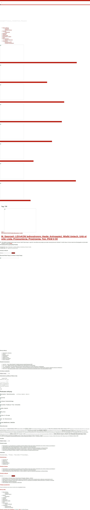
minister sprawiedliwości (19, 431)
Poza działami (5, 38)
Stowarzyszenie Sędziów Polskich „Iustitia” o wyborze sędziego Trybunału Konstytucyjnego (26, 141)
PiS (63, 431)
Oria (19, 509)
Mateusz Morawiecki (78, 430)
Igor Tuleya (45, 428)
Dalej (11, 243)
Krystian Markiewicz (51, 430)
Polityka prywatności (9, 43)
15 (6, 383)
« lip (1, 388)
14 (5, 383)
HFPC (41, 428)
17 (0, 384)
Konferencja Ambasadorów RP (22, 430)
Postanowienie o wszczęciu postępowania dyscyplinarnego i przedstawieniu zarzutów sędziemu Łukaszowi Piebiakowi (39, 367)
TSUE (39, 435)
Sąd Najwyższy (61, 434)
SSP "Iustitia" (21, 433)
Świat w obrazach (9, 39)
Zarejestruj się (5, 459)
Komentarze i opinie (6, 36)
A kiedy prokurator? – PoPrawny (8, 367)
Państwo (4, 31)
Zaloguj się (4, 460)
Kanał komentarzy (6, 462)
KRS (43, 430)
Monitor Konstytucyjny (25, 14)
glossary (4, 354)
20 (4, 384)
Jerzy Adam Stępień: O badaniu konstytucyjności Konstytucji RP (19, 364)
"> (2, 231)
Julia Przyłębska (4, 430)
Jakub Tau (72, 428)
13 (4, 383)
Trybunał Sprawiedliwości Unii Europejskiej (20, 435)
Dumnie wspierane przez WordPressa (7, 509)
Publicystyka (5, 35)
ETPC (28, 428)
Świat (3, 37)
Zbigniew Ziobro (73, 435)
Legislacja (4, 33)
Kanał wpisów (5, 461)
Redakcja (12, 233)
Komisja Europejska (12, 430)
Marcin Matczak (58, 430)
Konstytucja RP (8, 42)
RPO (13, 433)
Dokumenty (7, 32)
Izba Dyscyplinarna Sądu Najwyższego (59, 428)
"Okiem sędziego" (3, 428)
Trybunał (4, 34)
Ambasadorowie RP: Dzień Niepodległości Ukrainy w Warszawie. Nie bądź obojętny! (23, 82)
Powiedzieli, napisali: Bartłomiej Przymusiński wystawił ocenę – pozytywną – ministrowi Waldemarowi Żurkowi (31, 121)
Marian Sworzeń (68, 430)
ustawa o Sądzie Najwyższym (56, 435)
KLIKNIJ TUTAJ (21, 487)
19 (3, 384)
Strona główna (5, 27)
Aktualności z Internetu (6, 352)
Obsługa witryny (8, 30)
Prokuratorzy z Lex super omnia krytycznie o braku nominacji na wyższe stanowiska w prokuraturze (24, 366)
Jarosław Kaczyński (79, 428)
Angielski (7, 28)
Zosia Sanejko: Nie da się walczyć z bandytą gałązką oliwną (16, 161)
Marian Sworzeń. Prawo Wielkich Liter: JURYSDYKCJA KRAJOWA (21, 365)
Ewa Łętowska (35, 428)
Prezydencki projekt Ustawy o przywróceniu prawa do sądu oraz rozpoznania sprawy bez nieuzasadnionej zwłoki (30, 368)
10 (0, 383)
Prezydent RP (77, 432)
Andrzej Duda (21, 428)
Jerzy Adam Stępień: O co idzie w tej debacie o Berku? (15, 200)
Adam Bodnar (12, 428)
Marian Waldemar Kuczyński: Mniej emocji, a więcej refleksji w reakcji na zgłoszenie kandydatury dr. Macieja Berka (32, 102)
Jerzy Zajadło (86, 428)
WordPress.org (5, 464)
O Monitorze (5, 40)
